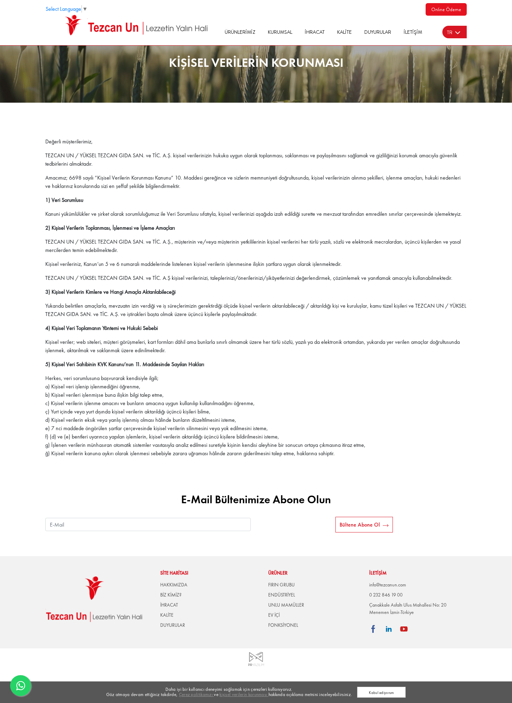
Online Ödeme (446, 9)
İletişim (413, 32)
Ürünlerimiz (240, 32)
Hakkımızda (173, 585)
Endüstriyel (281, 595)
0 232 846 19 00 (386, 595)
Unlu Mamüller (286, 605)
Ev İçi (274, 615)
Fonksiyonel (283, 625)
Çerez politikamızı (196, 694)
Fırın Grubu (281, 585)
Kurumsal (280, 32)
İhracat (315, 32)
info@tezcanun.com (387, 585)
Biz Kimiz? (170, 595)
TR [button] (449, 32)
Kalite (344, 32)
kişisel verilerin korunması (243, 694)
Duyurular (377, 32)
